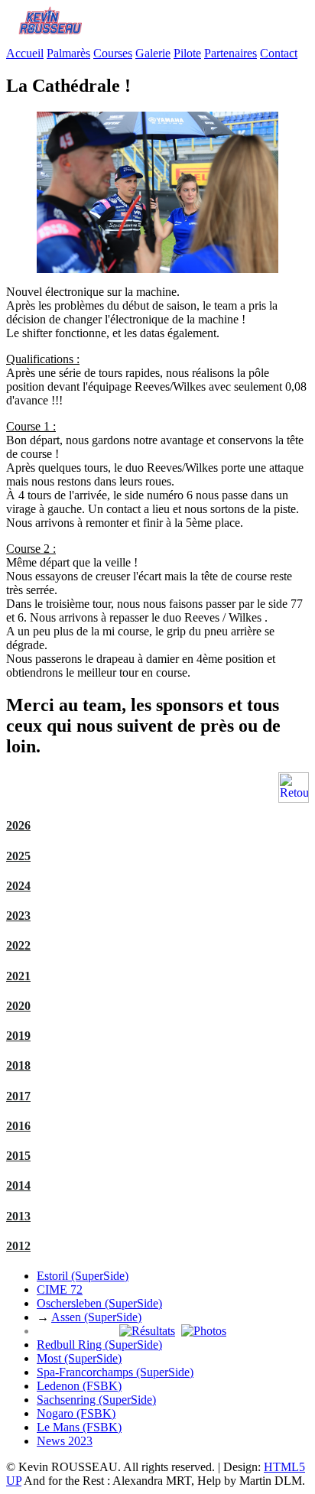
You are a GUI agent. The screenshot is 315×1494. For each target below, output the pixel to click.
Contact (278, 53)
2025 (18, 855)
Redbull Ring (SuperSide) (99, 1344)
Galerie (152, 53)
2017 (18, 1096)
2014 (18, 1185)
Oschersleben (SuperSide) (99, 1303)
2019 (18, 1035)
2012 (18, 1245)
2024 (18, 885)
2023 (18, 915)
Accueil (25, 53)
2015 (18, 1155)
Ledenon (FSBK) (79, 1385)
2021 (18, 975)
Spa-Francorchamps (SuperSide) (115, 1372)
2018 (18, 1065)
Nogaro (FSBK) (76, 1413)
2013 (18, 1216)
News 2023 (65, 1440)
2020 (18, 1005)
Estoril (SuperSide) (82, 1275)
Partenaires (230, 53)
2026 (18, 825)
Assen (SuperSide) (96, 1316)
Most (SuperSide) (79, 1358)
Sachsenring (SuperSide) (96, 1399)
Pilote (187, 53)
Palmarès (68, 53)
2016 (18, 1125)
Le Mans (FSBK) (79, 1427)
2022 (18, 945)
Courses (112, 53)
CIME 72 (60, 1289)
